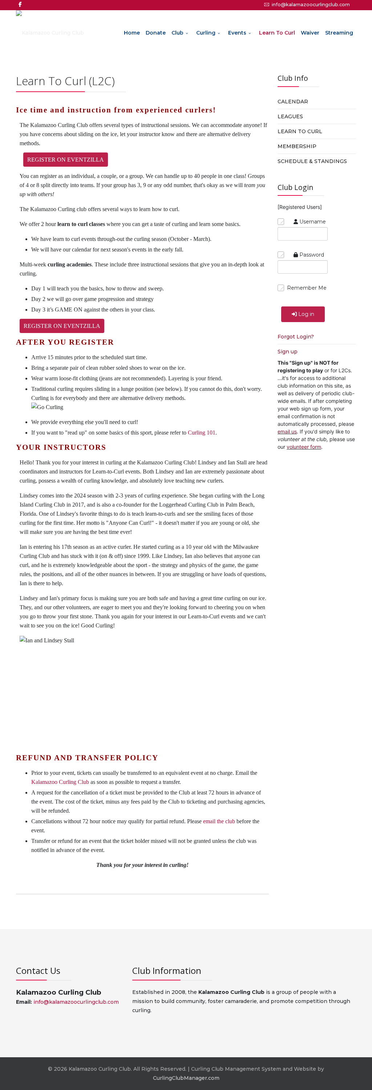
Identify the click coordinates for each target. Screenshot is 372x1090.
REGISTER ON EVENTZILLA (65, 159)
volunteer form (304, 447)
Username (312, 221)
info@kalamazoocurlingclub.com (311, 4)
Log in (306, 314)
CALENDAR (293, 101)
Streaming (339, 32)
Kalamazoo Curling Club (60, 782)
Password (311, 254)
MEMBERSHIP (297, 146)
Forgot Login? (296, 336)
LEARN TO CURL (300, 131)
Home (132, 32)
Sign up (288, 351)
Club (177, 32)
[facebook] (20, 4)
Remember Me (307, 288)
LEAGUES (290, 116)
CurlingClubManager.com (186, 1078)
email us (287, 431)
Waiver (310, 32)
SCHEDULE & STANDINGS (312, 161)
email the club (219, 821)
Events (237, 32)
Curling (205, 32)
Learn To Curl (277, 32)
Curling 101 (201, 432)
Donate (156, 32)
